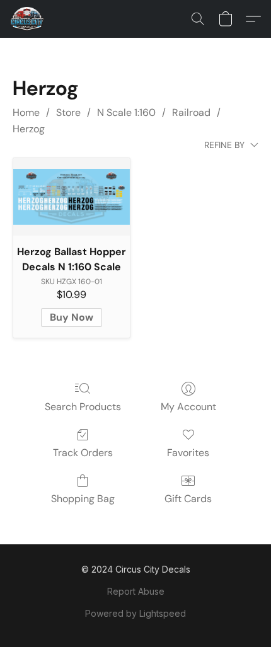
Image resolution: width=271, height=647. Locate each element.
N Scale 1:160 (126, 112)
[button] (28, 19)
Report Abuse (135, 591)
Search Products (83, 406)
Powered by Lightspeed (135, 613)
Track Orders (83, 452)
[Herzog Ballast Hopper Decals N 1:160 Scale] (71, 197)
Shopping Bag (83, 498)
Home (26, 112)
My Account (188, 406)
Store (68, 112)
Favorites (188, 452)
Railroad (191, 112)
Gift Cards (188, 498)
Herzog (29, 128)
